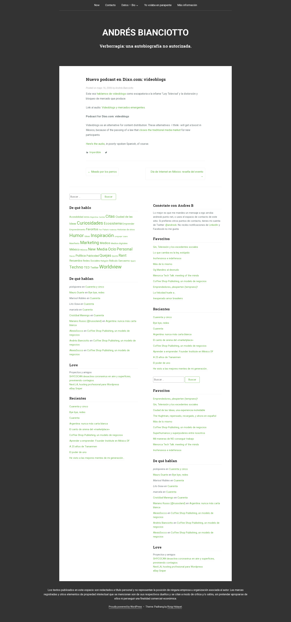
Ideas (87, 236)
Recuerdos (75, 260)
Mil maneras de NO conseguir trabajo (173, 438)
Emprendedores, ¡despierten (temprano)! (175, 286)
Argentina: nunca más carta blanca (88, 423)
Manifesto (74, 243)
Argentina (94, 217)
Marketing (89, 242)
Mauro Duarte (76, 292)
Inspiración (102, 235)
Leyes (125, 236)
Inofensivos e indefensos (167, 258)
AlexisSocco (76, 330)
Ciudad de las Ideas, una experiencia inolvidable (179, 410)
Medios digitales (119, 243)
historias (113, 230)
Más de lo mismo (162, 264)
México (74, 249)
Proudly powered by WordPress (125, 606)
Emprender (128, 223)
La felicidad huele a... (164, 292)
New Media (97, 249)
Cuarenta (95, 298)
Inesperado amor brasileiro (168, 298)
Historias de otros (126, 229)
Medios (105, 243)
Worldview (110, 267)
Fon (100, 230)
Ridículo (113, 260)
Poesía (72, 256)
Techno (76, 267)
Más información (187, 5)
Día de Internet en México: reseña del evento (177, 174)
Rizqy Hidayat (174, 606)
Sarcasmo (124, 260)
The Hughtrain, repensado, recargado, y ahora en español (184, 415)
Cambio (102, 217)
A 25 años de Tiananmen (83, 446)
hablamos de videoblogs (111, 93)
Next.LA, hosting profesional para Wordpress (94, 384)
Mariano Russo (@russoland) (85, 321)
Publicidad (92, 255)
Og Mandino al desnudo (166, 269)
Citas (110, 216)
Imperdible (95, 152)
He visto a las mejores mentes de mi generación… (96, 457)
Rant (122, 255)
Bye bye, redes (96, 292)
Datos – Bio (128, 5)
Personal (125, 249)
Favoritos (92, 229)
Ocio (112, 249)
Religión (104, 261)
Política (80, 256)
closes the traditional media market (160, 130)
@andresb (171, 224)
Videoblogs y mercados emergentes (123, 107)
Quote (115, 256)
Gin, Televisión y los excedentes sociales (175, 246)
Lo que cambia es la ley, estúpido (171, 252)
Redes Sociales (91, 260)
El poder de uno (78, 452)
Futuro (106, 229)
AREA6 (87, 217)
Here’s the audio (95, 143)
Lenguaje (118, 236)
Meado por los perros (102, 171)
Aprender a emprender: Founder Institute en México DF (99, 440)
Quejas (105, 255)
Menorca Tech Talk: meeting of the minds (176, 275)
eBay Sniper (75, 388)
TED (87, 267)
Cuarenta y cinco (94, 286)
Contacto (110, 5)
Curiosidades (90, 223)
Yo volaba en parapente (158, 5)
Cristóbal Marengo (79, 315)
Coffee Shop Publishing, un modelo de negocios (96, 435)
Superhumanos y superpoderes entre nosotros (179, 433)
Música (83, 249)
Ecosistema (113, 223)
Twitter (94, 267)
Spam (133, 261)
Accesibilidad (76, 217)
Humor (76, 235)
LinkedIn (213, 224)
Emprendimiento (77, 229)
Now (97, 5)
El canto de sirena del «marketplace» (89, 429)
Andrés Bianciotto (145, 32)
